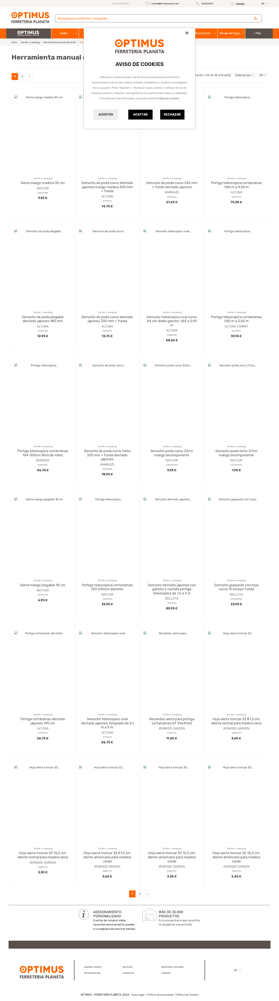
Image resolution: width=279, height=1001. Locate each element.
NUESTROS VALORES (172, 967)
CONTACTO (128, 973)
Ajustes (106, 114)
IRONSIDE (42, 460)
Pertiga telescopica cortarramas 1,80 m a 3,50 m (236, 319)
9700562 (172, 197)
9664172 (236, 871)
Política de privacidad (160, 994)
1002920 (107, 599)
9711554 (107, 737)
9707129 (107, 201)
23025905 (236, 465)
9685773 (107, 871)
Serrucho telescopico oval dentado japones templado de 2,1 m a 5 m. (107, 723)
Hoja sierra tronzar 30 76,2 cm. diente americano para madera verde (172, 857)
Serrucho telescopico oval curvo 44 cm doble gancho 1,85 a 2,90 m (172, 321)
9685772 (172, 871)
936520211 (207, 3)
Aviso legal (138, 994)
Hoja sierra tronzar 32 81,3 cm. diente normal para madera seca (236, 721)
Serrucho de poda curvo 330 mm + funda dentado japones (171, 185)
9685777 (236, 733)
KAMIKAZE (172, 192)
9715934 (43, 733)
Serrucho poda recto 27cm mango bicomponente (236, 453)
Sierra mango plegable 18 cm (42, 585)
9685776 (42, 867)
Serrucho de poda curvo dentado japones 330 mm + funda (107, 319)
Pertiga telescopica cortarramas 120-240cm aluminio (107, 587)
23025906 (172, 465)
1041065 (172, 603)
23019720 (42, 192)
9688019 (172, 335)
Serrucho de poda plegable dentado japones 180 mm (43, 319)
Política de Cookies (168, 98)
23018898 (236, 599)
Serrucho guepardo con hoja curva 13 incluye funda (236, 587)
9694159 (236, 197)
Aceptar (140, 114)
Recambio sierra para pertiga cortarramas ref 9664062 (171, 721)
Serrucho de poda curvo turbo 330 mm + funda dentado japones (107, 455)
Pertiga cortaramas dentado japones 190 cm (42, 721)
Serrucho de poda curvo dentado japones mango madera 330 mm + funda (107, 187)
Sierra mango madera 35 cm (43, 183)
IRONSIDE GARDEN (172, 728)
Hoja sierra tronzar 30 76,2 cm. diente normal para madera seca (43, 855)
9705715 (172, 733)
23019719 (43, 594)
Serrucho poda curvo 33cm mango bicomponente (172, 453)
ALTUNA (107, 196)
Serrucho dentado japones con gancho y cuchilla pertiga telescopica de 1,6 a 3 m (172, 589)
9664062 (43, 465)
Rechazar (172, 114)
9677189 (236, 331)
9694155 (43, 331)
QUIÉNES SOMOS (93, 967)
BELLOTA (171, 598)
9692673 (107, 331)
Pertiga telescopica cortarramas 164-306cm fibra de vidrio (42, 453)
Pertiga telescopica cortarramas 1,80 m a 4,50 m (236, 185)
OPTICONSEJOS (92, 973)
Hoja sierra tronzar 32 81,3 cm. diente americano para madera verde (107, 857)
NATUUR (43, 188)
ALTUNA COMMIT (236, 326)
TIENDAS (166, 973)
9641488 (107, 469)
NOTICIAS (128, 967)
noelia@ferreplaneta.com (165, 3)
